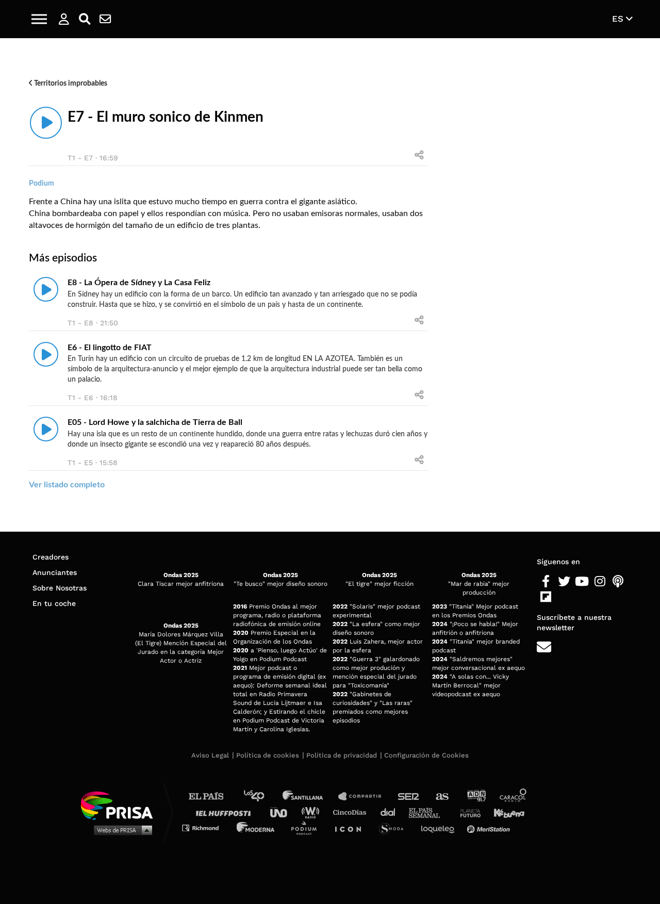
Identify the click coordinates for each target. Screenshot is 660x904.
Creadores (50, 557)
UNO (283, 812)
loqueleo (440, 827)
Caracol (514, 796)
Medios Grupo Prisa (120, 830)
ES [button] (619, 18)
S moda (394, 827)
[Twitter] (564, 581)
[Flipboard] (546, 597)
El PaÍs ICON (351, 827)
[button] (39, 19)
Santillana (310, 796)
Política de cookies (267, 755)
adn (475, 796)
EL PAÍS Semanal (429, 812)
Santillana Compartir (364, 796)
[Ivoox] (564, 597)
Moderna (256, 827)
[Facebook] (546, 581)
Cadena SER (408, 796)
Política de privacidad (341, 755)
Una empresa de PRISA (121, 804)
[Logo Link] (330, 19)
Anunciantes (54, 572)
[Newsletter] (105, 19)
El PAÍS (212, 796)
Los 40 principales (261, 796)
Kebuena (504, 812)
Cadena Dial (391, 812)
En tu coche (54, 603)
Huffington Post (226, 812)
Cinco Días (352, 812)
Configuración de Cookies (426, 755)
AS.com (441, 796)
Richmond (205, 827)
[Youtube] (582, 581)
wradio (313, 812)
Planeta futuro (467, 812)
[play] (46, 123)
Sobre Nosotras (59, 588)
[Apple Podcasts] (618, 581)
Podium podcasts (307, 827)
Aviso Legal (210, 755)
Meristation (490, 827)
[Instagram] (600, 581)
